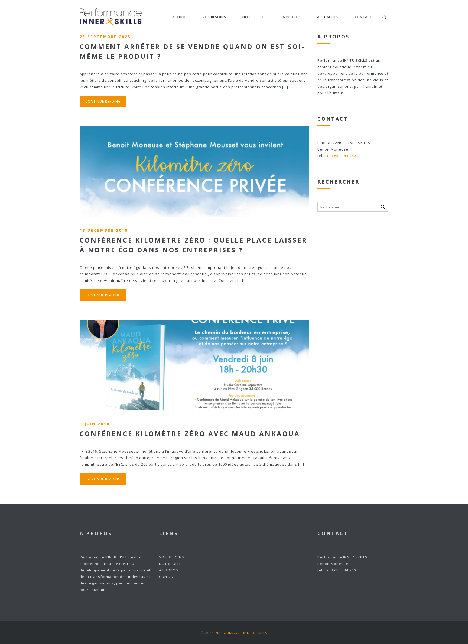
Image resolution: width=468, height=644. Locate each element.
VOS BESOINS (171, 557)
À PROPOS (168, 570)
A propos (292, 17)
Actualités (328, 17)
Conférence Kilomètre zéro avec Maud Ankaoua (190, 433)
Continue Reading (103, 101)
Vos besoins (214, 17)
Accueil (179, 17)
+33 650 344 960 (341, 155)
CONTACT (167, 576)
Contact (363, 17)
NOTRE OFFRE (254, 17)
